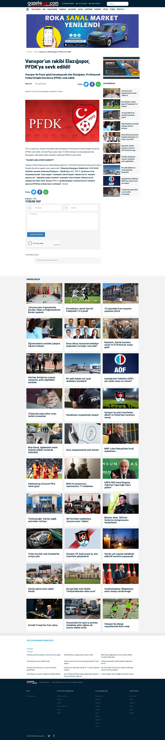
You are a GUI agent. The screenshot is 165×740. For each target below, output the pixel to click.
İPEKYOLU (120, 9)
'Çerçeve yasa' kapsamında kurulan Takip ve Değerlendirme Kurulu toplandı (129, 93)
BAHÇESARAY (52, 9)
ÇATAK (80, 9)
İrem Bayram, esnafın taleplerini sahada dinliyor (44, 674)
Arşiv (131, 706)
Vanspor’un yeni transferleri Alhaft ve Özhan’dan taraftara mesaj (119, 415)
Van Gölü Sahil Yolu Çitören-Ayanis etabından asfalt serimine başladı (117, 669)
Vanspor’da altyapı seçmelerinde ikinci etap (116, 625)
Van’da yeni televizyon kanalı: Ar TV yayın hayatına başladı (82, 669)
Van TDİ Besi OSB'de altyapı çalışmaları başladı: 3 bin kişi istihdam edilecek (81, 675)
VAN (44, 9)
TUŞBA (112, 9)
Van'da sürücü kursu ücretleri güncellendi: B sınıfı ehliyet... (81, 662)
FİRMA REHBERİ (69, 3)
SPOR (36, 52)
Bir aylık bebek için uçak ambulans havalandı (128, 170)
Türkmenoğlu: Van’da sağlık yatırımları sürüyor (42, 520)
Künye (131, 709)
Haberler (29, 52)
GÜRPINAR (89, 9)
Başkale (98, 699)
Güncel (59, 709)
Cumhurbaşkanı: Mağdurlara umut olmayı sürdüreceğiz (118, 590)
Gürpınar (98, 720)
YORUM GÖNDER (36, 234)
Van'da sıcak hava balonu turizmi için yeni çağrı (43, 655)
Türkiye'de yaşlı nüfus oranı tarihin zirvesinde (129, 192)
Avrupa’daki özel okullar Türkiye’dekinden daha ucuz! (80, 590)
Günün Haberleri (62, 706)
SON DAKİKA (36, 9)
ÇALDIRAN (72, 9)
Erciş (97, 713)
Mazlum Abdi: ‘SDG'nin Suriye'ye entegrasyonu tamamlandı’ (116, 520)
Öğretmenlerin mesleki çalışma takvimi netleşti (130, 126)
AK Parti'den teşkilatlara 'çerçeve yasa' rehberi (78, 520)
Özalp (97, 726)
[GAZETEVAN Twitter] (49, 736)
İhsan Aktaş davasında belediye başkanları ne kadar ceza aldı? (129, 137)
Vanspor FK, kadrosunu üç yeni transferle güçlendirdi (82, 555)
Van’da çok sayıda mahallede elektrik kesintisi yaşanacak (119, 555)
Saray (97, 723)
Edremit (97, 709)
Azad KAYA (66, 682)
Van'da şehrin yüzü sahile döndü (41, 590)
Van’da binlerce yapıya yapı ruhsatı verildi (78, 655)
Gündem (30, 649)
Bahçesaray (99, 696)
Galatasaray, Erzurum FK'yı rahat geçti (41, 485)
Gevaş (97, 716)
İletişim (131, 713)
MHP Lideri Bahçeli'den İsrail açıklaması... (119, 449)
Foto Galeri (132, 696)
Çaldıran (98, 703)
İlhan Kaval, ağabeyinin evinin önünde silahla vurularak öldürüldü (43, 450)
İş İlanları (132, 703)
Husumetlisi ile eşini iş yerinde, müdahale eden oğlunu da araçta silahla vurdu (82, 625)
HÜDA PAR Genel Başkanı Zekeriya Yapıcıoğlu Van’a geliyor (117, 485)
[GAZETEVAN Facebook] (54, 736)
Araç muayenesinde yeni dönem (82, 450)
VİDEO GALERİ (95, 3)
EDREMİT (98, 9)
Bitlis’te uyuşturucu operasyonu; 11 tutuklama (79, 485)
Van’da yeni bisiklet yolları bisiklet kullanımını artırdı (116, 662)
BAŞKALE (62, 9)
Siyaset (59, 699)
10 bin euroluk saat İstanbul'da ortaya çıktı (43, 555)
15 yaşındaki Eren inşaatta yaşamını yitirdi (128, 115)
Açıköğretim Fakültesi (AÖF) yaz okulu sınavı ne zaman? (129, 181)
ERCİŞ (105, 9)
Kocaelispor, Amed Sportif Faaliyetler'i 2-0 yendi (129, 104)
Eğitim (59, 713)
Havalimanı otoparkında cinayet (82, 415)
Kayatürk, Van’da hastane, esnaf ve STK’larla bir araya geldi (128, 148)
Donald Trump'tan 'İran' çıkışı (42, 625)
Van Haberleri (30, 696)
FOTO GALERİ (82, 3)
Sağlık (59, 703)
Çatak (97, 706)
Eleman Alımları (62, 696)
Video (131, 699)
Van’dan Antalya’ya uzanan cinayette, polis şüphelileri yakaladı (128, 159)
